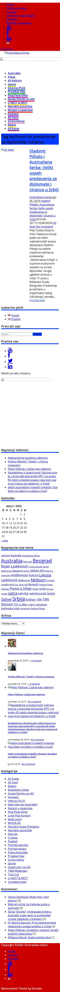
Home (17, 6)
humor (27, 570)
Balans (12, 125)
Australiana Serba (41, 197)
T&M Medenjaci (17, 871)
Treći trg (13, 874)
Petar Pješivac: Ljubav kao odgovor (29, 469)
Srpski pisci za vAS (19, 867)
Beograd (42, 560)
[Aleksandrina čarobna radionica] (12, 646)
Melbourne (24, 580)
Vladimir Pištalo (37, 608)
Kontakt (19, 21)
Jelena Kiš (37, 570)
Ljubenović (9, 580)
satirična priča (37, 593)
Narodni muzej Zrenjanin (23, 826)
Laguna (45, 575)
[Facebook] (8, 33)
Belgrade (27, 561)
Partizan (43, 584)
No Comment (44, 226)
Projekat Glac (16, 91)
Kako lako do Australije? (23, 804)
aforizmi (5, 555)
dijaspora (17, 570)
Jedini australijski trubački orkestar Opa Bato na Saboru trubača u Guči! (33, 489)
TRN (39, 599)
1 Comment (36, 660)
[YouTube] (9, 28)
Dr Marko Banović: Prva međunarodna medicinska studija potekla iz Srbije (32, 924)
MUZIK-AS (14, 823)
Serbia (51, 593)
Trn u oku (20, 604)
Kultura (33, 575)
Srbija (11, 77)
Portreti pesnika (18, 845)
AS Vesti (13, 117)
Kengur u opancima (20, 110)
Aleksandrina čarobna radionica (28, 458)
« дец (4, 540)
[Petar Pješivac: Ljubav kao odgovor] (31, 687)
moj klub (50, 580)
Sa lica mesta (16, 121)
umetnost (25, 608)
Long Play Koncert (19, 815)
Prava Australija (18, 852)
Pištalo (35, 589)
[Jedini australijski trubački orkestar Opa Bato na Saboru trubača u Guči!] (33, 747)
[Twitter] (10, 361)
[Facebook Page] (9, 356)
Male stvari (15, 819)
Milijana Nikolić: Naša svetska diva (29, 937)
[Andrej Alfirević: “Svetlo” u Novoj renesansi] (12, 669)
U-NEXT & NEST (18, 102)
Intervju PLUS (16, 88)
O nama (21, 13)
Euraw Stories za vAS (21, 99)
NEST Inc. (14, 584)
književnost (19, 575)
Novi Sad (23, 584)
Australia (16, 555)
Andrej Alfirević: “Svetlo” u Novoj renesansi (31, 676)
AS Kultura (15, 80)
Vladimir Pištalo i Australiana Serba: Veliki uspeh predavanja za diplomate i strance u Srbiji (43, 210)
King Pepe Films (18, 95)
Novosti (33, 584)
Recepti (49, 589)
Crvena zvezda (35, 566)
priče (42, 589)
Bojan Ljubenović (14, 566)
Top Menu (6, 49)
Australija (14, 73)
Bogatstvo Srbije (18, 790)
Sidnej (6, 599)
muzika (5, 584)
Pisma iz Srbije (21, 588)
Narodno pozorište (20, 106)
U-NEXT (31, 604)
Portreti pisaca (17, 849)
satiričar (23, 593)
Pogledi (12, 841)
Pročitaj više (37, 300)
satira (12, 593)
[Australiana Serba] (16, 53)
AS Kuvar (13, 128)
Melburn (38, 579)
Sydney (31, 599)
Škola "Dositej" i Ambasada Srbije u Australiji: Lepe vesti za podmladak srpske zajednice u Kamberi (29, 915)
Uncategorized (17, 882)
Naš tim (13, 834)
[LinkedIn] (9, 39)
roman (4, 593)
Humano (13, 114)
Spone (12, 84)
